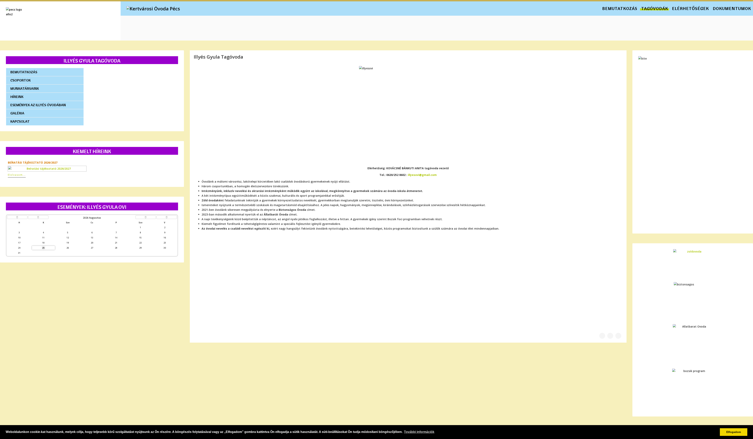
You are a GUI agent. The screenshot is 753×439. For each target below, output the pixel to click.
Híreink (16, 96)
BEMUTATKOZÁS (619, 8)
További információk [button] (419, 432)
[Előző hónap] (38, 217)
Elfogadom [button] (733, 432)
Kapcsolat (20, 121)
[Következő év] (166, 217)
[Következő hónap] (146, 217)
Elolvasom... (17, 175)
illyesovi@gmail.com (422, 175)
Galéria (17, 113)
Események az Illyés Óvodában (38, 105)
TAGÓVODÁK (654, 8)
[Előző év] (17, 217)
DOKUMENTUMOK (732, 8)
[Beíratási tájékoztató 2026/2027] (92, 168)
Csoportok (20, 80)
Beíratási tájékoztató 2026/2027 (32, 162)
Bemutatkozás (23, 72)
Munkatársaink (24, 88)
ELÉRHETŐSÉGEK (690, 8)
